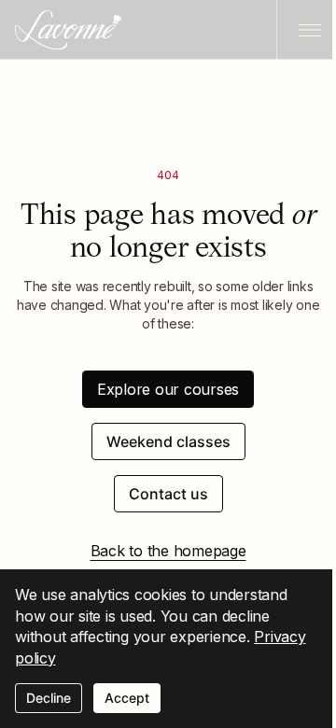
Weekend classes (168, 441)
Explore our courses (168, 389)
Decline (48, 698)
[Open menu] (306, 30)
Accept (127, 698)
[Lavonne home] (68, 29)
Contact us (168, 493)
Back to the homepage (168, 550)
